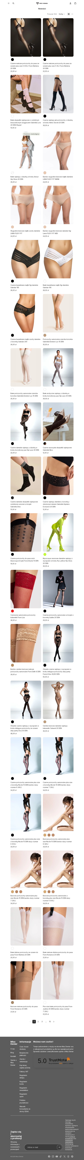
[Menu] (8, 3)
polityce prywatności (70, 1137)
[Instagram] (53, 1156)
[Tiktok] (60, 1156)
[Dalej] (54, 1022)
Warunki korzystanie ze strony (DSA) (25, 1109)
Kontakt (13, 1056)
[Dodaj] (38, 53)
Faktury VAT (24, 1071)
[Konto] (70, 3)
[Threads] (68, 1156)
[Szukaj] (13, 3)
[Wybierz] (70, 110)
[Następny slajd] (70, 94)
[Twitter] (64, 1156)
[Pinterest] (72, 1156)
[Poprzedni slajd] (46, 94)
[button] (62, 14)
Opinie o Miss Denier (13, 1062)
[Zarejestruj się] (59, 1147)
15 (50, 1021)
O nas (12, 1049)
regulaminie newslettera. (69, 1141)
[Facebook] (49, 1156)
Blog (12, 1052)
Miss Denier (19, 1156)
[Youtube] (56, 1156)
